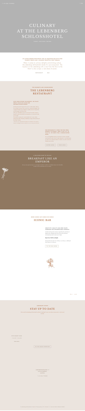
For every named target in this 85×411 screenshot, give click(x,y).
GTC (43, 406)
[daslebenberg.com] (42, 11)
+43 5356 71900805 (8, 3)
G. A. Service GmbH (53, 406)
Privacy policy (39, 406)
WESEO (63, 406)
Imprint (33, 406)
